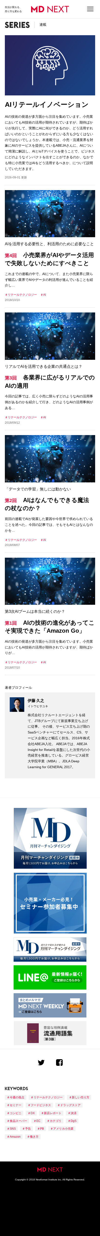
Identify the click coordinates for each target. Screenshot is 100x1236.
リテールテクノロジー (22, 294)
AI (44, 294)
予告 (28, 1128)
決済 (73, 1113)
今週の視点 (17, 1097)
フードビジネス (41, 1105)
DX (33, 1113)
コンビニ (15, 1113)
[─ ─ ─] (90, 9)
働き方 (34, 1136)
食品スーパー (18, 1121)
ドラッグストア (70, 1105)
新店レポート (52, 1113)
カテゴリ (55, 1121)
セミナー (15, 1105)
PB (42, 1128)
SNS (13, 1128)
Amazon (15, 1136)
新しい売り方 (80, 1097)
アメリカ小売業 (63, 1128)
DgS (73, 1121)
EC (38, 1121)
